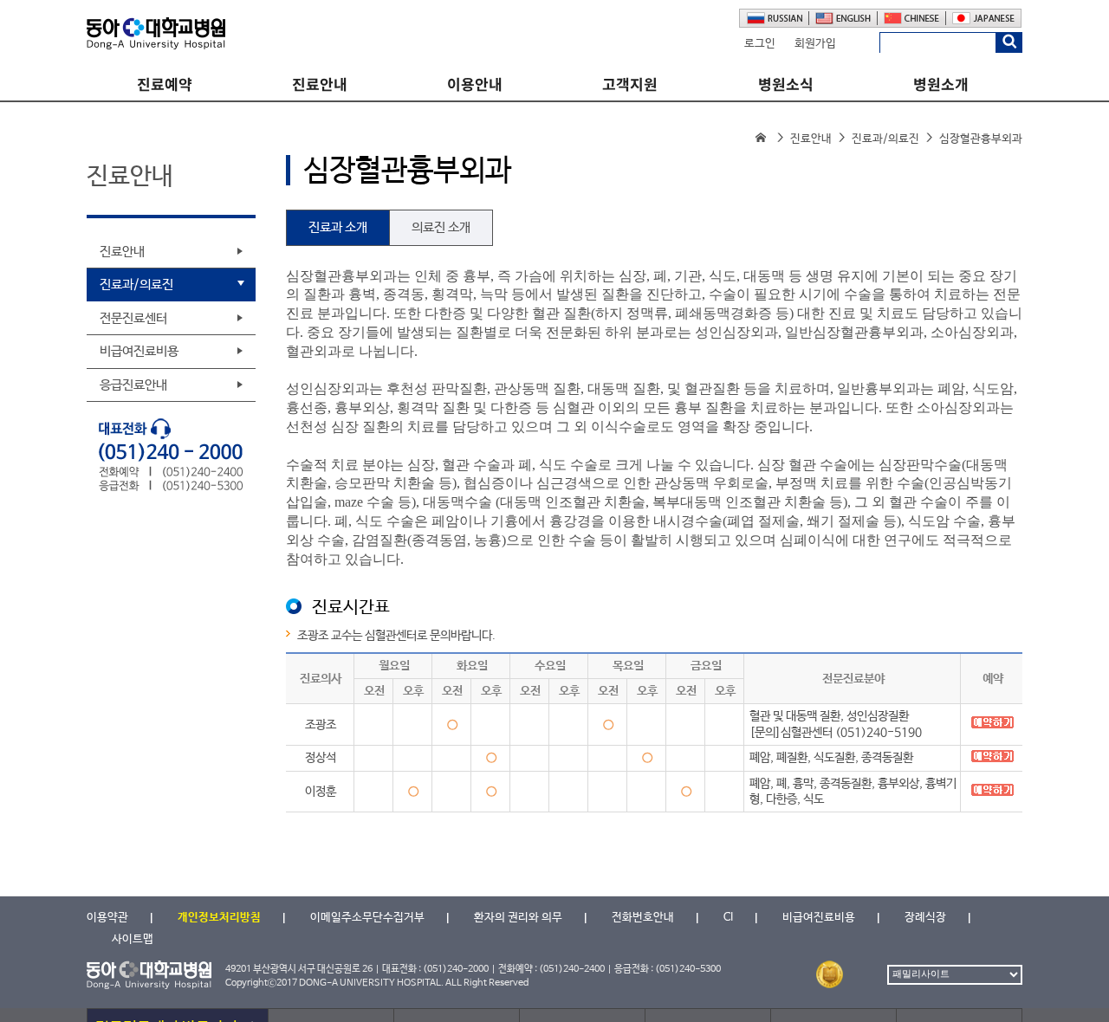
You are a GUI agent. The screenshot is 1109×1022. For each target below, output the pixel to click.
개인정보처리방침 (219, 917)
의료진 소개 (441, 227)
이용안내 (475, 84)
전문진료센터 (133, 318)
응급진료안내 (133, 385)
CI (728, 917)
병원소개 (941, 84)
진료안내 (319, 84)
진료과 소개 (337, 227)
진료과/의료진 (885, 139)
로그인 (759, 43)
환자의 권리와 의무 (518, 917)
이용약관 (107, 917)
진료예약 (164, 84)
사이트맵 (132, 939)
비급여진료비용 (139, 351)
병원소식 (786, 84)
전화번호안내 (643, 917)
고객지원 (630, 84)
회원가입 (815, 43)
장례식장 (925, 917)
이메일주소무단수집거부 (367, 917)
